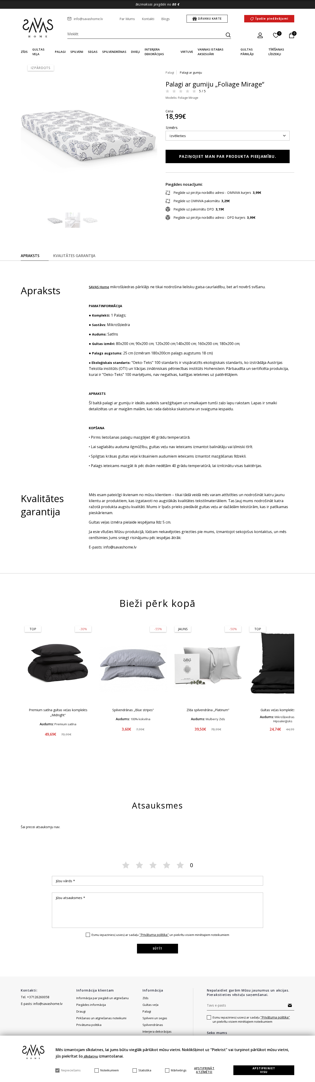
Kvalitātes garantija (74, 255)
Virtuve (187, 52)
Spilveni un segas (155, 1018)
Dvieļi (135, 52)
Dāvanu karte (210, 19)
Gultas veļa (150, 1005)
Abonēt (289, 1005)
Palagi (60, 52)
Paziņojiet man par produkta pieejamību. (227, 156)
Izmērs (172, 127)
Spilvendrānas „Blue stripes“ (133, 710)
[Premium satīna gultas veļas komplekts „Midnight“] (58, 663)
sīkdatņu (90, 1056)
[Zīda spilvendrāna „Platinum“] (208, 663)
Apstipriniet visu (264, 1070)
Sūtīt (157, 948)
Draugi (81, 1011)
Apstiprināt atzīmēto (204, 1070)
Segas (93, 52)
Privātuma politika (88, 1025)
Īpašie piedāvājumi (272, 19)
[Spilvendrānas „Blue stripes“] (133, 663)
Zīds (24, 52)
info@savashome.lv (88, 19)
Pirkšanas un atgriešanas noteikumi (101, 1018)
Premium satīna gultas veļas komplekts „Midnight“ (58, 712)
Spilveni (76, 52)
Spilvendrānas (114, 52)
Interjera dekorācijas (157, 1031)
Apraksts (30, 255)
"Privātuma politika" (154, 934)
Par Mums (127, 19)
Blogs (165, 19)
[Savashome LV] (38, 28)
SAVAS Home (99, 287)
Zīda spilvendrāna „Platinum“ (208, 710)
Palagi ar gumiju (191, 72)
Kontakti (148, 19)
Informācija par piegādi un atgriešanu (102, 998)
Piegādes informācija (91, 1005)
